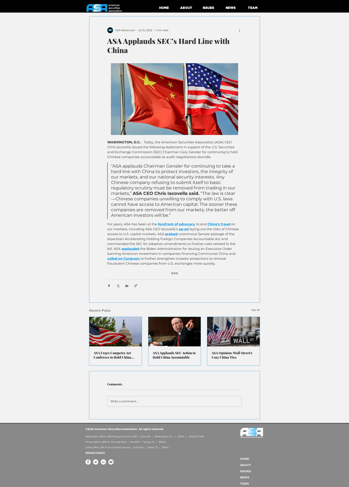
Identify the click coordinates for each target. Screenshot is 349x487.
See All (255, 310)
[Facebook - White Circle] (88, 462)
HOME (244, 459)
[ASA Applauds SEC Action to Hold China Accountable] (174, 331)
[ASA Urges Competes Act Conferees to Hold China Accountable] (115, 331)
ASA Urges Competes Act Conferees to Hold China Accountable (112, 355)
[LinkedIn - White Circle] (103, 462)
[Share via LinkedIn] (127, 285)
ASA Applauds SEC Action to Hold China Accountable (174, 355)
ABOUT (245, 465)
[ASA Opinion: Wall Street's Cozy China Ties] (233, 331)
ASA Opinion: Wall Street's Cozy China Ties (232, 355)
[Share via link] (135, 285)
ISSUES (245, 471)
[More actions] (239, 30)
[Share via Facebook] (109, 285)
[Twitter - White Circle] (95, 462)
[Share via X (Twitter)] (118, 285)
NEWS (244, 477)
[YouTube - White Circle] (111, 462)
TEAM (244, 483)
